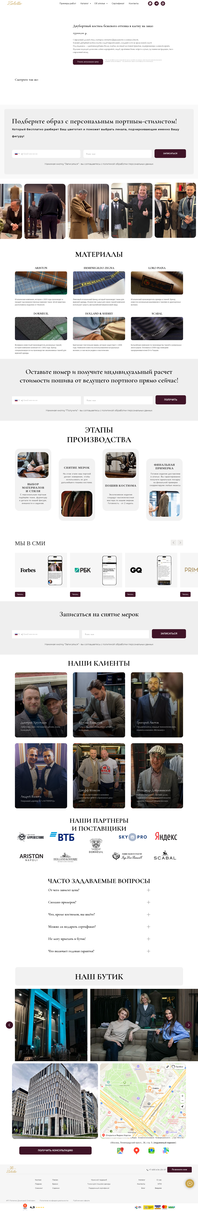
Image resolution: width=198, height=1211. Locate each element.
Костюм (38, 1180)
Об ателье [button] (100, 3)
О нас (159, 1180)
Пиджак (38, 1184)
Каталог (84, 3)
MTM (160, 1184)
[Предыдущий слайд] (174, 543)
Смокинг (39, 1188)
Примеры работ (67, 3)
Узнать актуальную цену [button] (88, 62)
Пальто (55, 1180)
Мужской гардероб (99, 1180)
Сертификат (118, 3)
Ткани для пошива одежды (98, 1184)
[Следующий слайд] (180, 543)
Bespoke (158, 1188)
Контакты (134, 3)
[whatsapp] (150, 3)
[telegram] (156, 3)
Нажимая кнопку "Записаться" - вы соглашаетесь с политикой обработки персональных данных (99, 164)
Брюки (55, 1184)
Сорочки (55, 1188)
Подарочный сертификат (99, 1188)
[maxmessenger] (163, 3)
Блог (143, 1188)
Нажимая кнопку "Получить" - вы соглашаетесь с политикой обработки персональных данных (99, 410)
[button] (55, 1151)
